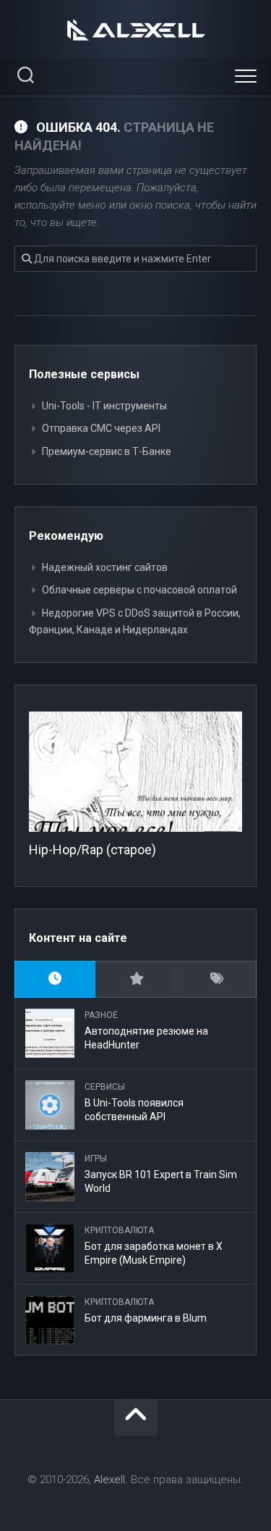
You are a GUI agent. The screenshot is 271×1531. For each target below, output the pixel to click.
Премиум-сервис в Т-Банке (106, 451)
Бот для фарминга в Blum (146, 1318)
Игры (96, 1159)
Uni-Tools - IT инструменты (104, 406)
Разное (101, 1015)
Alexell (109, 1479)
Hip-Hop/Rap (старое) (92, 849)
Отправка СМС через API (101, 428)
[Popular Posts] (135, 979)
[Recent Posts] (54, 979)
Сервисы (105, 1087)
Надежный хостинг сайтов (105, 567)
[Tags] (216, 979)
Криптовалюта (119, 1230)
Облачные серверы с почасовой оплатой (139, 590)
